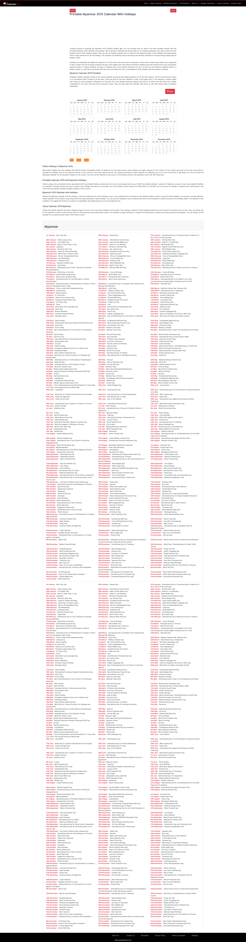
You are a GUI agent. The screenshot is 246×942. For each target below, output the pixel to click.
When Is (195, 3)
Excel (86, 160)
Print (170, 91)
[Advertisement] (123, 32)
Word (79, 160)
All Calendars (184, 3)
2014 (72, 11)
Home (146, 3)
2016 (173, 11)
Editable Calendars (207, 3)
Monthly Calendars (170, 3)
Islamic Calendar (156, 3)
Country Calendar (223, 3)
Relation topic (236, 3)
